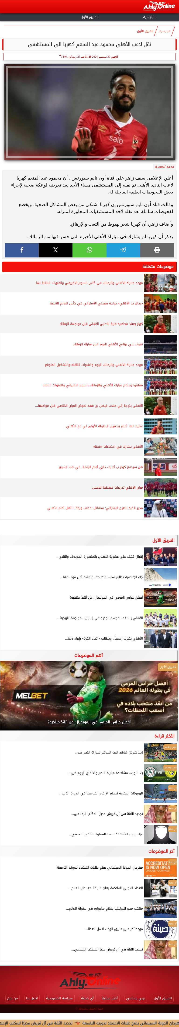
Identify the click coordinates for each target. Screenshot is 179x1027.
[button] (10, 698)
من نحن (12, 998)
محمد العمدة (164, 167)
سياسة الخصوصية (59, 998)
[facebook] (22, 250)
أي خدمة (87, 998)
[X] (55, 250)
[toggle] (30, 16)
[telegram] (123, 250)
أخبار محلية (110, 998)
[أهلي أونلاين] (159, 6)
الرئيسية (149, 17)
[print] (157, 250)
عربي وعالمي (135, 998)
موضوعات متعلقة (158, 266)
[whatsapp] (89, 250)
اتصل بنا (32, 998)
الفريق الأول (90, 17)
